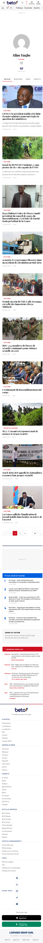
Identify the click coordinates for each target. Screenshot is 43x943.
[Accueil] (3, 7)
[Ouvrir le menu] (4, 3)
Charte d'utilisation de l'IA (10, 854)
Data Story (5, 801)
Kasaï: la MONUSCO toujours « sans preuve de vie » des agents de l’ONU (20, 166)
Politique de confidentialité (11, 868)
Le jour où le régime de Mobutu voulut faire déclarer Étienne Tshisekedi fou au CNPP (23, 590)
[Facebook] (17, 878)
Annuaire (5, 834)
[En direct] (7, 7)
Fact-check (6, 764)
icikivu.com (25, 939)
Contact (4, 735)
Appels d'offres (7, 828)
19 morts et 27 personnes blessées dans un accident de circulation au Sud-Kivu (22, 261)
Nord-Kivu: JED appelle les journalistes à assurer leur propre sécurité (22, 474)
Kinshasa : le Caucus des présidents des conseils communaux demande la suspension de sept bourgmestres (24, 619)
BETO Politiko (6, 819)
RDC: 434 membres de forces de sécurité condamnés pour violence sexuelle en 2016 (19, 348)
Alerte (4, 781)
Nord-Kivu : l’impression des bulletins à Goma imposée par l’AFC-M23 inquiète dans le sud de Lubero (24, 609)
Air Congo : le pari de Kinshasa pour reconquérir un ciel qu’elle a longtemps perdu (24, 581)
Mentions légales (7, 862)
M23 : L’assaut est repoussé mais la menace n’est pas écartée (20, 432)
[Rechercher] (22, 2)
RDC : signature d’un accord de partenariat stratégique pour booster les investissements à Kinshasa (24, 694)
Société (37, 8)
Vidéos (28, 79)
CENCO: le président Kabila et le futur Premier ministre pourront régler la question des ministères (21, 116)
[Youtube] (17, 904)
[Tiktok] (17, 897)
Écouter (4, 758)
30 (35, 533)
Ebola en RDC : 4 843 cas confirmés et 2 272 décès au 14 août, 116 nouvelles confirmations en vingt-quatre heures (24, 599)
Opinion (4, 770)
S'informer (5, 749)
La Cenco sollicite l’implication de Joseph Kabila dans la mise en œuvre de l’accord (22, 517)
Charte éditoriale (7, 845)
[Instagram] (17, 891)
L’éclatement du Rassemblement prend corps (21, 391)
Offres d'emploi (7, 825)
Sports (4, 767)
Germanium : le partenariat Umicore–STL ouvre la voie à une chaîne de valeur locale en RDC (25, 656)
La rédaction (6, 729)
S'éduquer (5, 752)
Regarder (5, 761)
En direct (5, 778)
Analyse (4, 784)
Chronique (5, 795)
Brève (4, 792)
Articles (7, 79)
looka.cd (35, 939)
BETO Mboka (6, 816)
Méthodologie (6, 848)
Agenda (4, 837)
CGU (3, 865)
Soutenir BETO (7, 741)
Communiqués (7, 831)
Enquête (5, 804)
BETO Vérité (6, 813)
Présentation (6, 723)
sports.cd (16, 939)
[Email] (21, 63)
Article (4, 789)
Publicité (5, 738)
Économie (28, 8)
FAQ (3, 732)
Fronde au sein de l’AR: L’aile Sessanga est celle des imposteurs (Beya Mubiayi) (22, 304)
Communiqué (6, 798)
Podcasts (37, 79)
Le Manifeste (6, 726)
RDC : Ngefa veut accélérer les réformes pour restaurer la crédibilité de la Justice (25, 666)
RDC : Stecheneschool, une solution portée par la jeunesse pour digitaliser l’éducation (24, 685)
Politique (19, 8)
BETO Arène (6, 822)
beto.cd (7, 939)
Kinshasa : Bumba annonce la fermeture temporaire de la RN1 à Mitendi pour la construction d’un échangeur (25, 675)
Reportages (18, 79)
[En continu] (11, 7)
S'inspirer (5, 755)
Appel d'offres (6, 787)
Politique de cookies (9, 871)
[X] (17, 884)
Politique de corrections (10, 851)
